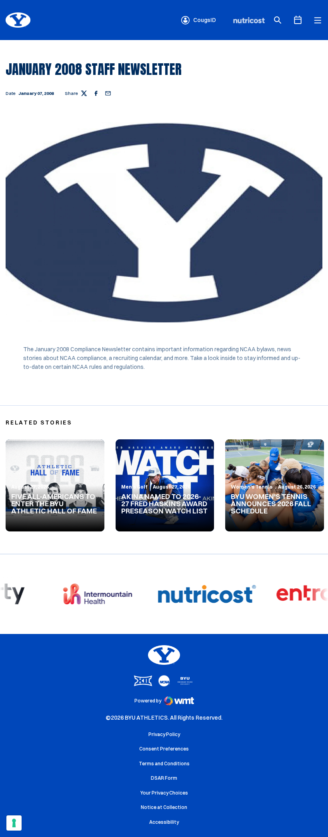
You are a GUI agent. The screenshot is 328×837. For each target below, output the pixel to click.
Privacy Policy (164, 734)
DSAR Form (164, 778)
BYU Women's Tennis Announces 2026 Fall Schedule (271, 503)
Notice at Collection (164, 807)
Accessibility (164, 822)
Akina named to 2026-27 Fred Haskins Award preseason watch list (164, 503)
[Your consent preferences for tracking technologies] (14, 823)
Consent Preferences (164, 749)
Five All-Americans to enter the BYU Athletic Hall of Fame (54, 503)
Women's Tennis (251, 487)
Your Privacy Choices (164, 793)
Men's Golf (134, 487)
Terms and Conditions (164, 764)
